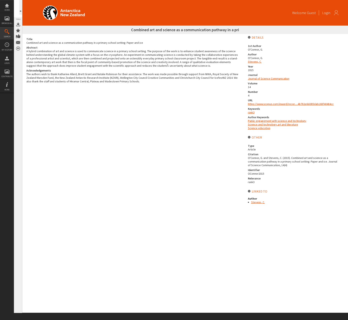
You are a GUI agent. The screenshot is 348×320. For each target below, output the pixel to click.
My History (7, 50)
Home (7, 10)
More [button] (6, 89)
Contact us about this (18, 42)
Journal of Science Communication (268, 78)
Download (18, 24)
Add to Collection (18, 30)
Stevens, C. (255, 61)
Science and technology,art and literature (273, 124)
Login (7, 63)
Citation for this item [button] (18, 49)
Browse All (7, 23)
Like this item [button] (18, 36)
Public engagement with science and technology (277, 121)
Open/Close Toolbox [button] (20, 7)
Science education (259, 128)
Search (7, 36)
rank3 (251, 112)
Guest (311, 12)
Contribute (6, 76)
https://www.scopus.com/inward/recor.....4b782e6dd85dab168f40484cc (291, 104)
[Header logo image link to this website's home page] (64, 6)
